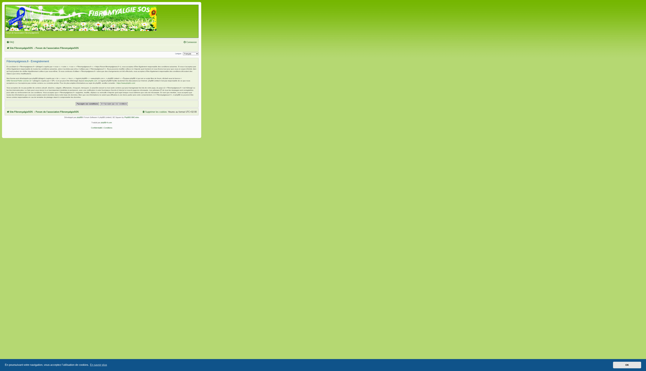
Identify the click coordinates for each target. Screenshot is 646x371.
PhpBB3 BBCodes (131, 117)
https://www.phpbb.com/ (126, 83)
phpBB (79, 117)
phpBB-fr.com (106, 123)
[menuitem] (10, 42)
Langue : (178, 54)
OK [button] (627, 365)
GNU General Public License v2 (19, 81)
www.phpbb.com (90, 81)
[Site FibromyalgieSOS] (86, 19)
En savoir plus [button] (98, 364)
